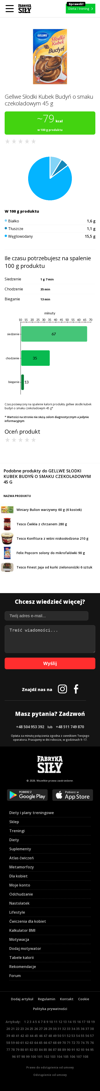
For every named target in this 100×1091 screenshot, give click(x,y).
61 (22, 1042)
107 (79, 1056)
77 (8, 1049)
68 (55, 1042)
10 (51, 1022)
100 (33, 1056)
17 (83, 1022)
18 (88, 1022)
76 (92, 1042)
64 (36, 1042)
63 (31, 1042)
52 (68, 1035)
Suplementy (20, 848)
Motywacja (19, 939)
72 (73, 1042)
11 (55, 1022)
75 (87, 1042)
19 (93, 1022)
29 (50, 1028)
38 (92, 1028)
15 (74, 1022)
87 (55, 1049)
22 (17, 1028)
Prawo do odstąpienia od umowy (50, 1067)
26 (36, 1028)
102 (46, 1056)
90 (68, 1049)
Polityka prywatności (50, 1009)
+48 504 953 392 (30, 726)
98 (23, 1056)
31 (59, 1028)
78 (13, 1049)
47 (45, 1035)
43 (27, 1035)
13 (65, 1022)
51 (64, 1035)
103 (53, 1056)
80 (22, 1049)
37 (87, 1028)
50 (59, 1035)
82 (31, 1049)
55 (82, 1035)
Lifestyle (17, 912)
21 (13, 1028)
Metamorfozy (21, 867)
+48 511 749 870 (70, 726)
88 (59, 1049)
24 (27, 1028)
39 (8, 1035)
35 (78, 1028)
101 (40, 1056)
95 (92, 1049)
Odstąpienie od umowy (50, 1075)
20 (8, 1028)
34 (73, 1028)
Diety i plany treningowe (31, 812)
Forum (15, 975)
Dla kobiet (18, 876)
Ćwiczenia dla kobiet (27, 921)
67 (50, 1042)
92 (78, 1049)
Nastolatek (19, 903)
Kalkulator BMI (22, 930)
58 (8, 1042)
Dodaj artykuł (22, 999)
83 (36, 1049)
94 (87, 1049)
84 (41, 1049)
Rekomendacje (22, 966)
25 (31, 1028)
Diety (14, 839)
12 (60, 1022)
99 (28, 1056)
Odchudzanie (21, 894)
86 (50, 1049)
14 (69, 1022)
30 (55, 1028)
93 (82, 1049)
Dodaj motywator (25, 948)
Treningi (17, 830)
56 (87, 1035)
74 (82, 1042)
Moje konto (19, 885)
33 (68, 1028)
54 (78, 1035)
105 (66, 1056)
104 (59, 1056)
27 (41, 1028)
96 (14, 1056)
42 (22, 1035)
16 (79, 1022)
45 (36, 1035)
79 (17, 1049)
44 (31, 1035)
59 (13, 1042)
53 (73, 1035)
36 (82, 1028)
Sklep (14, 821)
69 (59, 1042)
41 (17, 1035)
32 (64, 1028)
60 (17, 1042)
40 (13, 1035)
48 (50, 1035)
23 (22, 1028)
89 (64, 1049)
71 (68, 1042)
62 (27, 1042)
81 (27, 1049)
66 (45, 1042)
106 (72, 1056)
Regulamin (46, 999)
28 (45, 1028)
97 (18, 1056)
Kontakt (66, 999)
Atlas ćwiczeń (21, 857)
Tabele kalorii (21, 957)
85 (45, 1049)
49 (55, 1035)
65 (41, 1042)
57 (92, 1035)
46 (41, 1035)
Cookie (83, 999)
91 (73, 1049)
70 (64, 1042)
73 (78, 1042)
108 (85, 1056)
